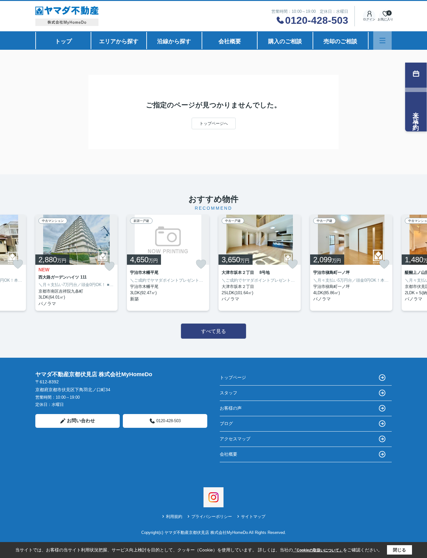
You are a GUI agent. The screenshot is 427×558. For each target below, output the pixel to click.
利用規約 (174, 516)
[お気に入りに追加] (18, 264)
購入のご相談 (285, 41)
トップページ (233, 377)
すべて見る (213, 331)
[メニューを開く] (382, 40)
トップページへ (213, 123)
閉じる (399, 549)
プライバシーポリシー (211, 516)
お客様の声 (231, 408)
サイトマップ (253, 516)
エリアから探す (118, 41)
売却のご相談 (340, 41)
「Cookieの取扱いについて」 (318, 550)
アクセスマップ (235, 438)
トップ (63, 41)
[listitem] (76, 263)
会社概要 (230, 41)
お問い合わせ (81, 420)
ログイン (369, 19)
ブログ (226, 423)
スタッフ (228, 392)
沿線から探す (174, 41)
